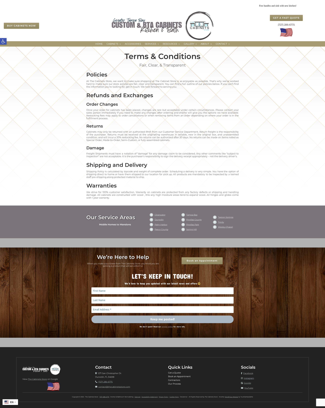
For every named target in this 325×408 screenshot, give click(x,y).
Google (247, 383)
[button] (3, 41)
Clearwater (160, 215)
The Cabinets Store (37, 379)
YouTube (248, 388)
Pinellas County (194, 219)
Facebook (248, 373)
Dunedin (159, 219)
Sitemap (137, 397)
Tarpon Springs (225, 217)
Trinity (221, 222)
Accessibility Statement (150, 397)
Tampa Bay (191, 215)
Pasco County (161, 229)
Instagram (249, 378)
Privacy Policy (163, 397)
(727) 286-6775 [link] (104, 397)
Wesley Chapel (225, 227)
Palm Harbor (161, 224)
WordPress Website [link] (231, 397)
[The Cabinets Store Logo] (162, 12)
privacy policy (167, 327)
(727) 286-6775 (286, 24)
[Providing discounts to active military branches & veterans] (286, 29)
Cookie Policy (174, 397)
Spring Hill (191, 229)
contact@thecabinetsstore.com (114, 387)
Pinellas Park (192, 224)
